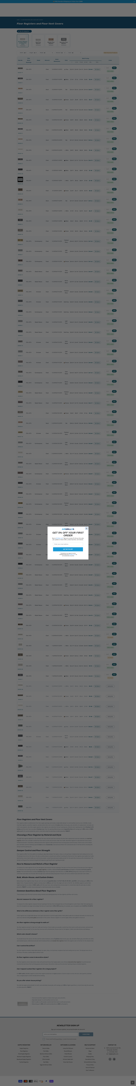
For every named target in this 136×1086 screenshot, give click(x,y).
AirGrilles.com (59, 538)
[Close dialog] (86, 528)
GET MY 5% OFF (68, 549)
